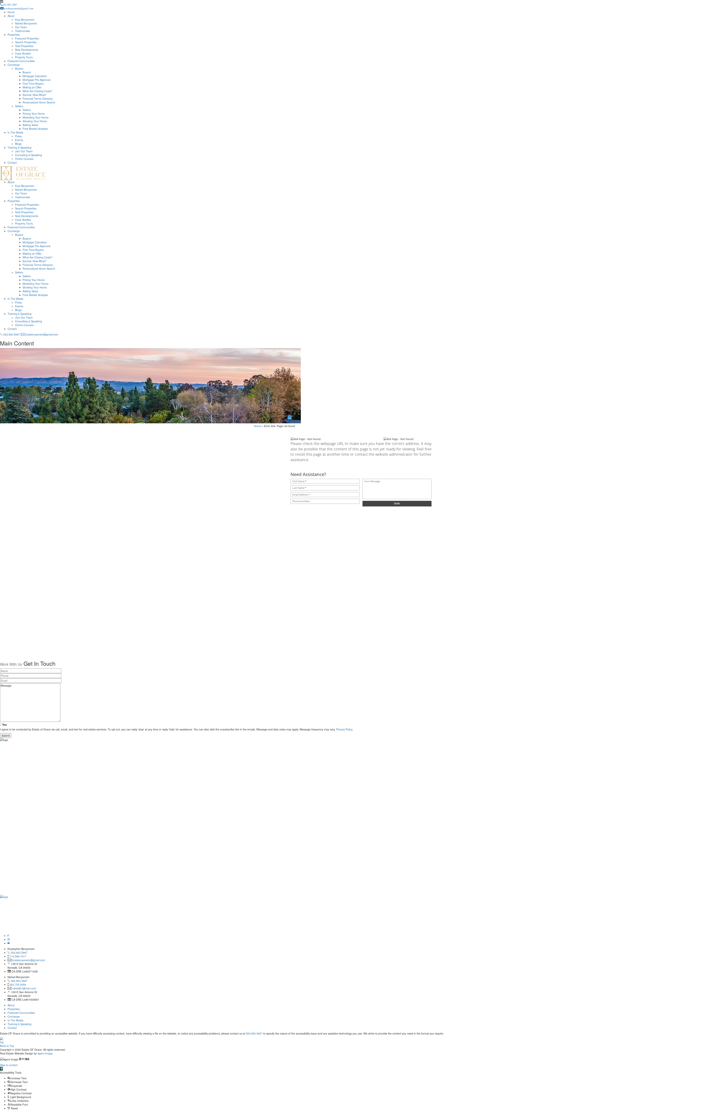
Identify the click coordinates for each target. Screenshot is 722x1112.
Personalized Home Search (39, 102)
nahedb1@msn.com (24, 988)
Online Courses (24, 159)
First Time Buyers (33, 83)
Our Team (21, 27)
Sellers (19, 106)
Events (19, 140)
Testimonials (22, 31)
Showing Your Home (35, 121)
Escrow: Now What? (34, 95)
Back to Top (7, 1046)
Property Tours (24, 57)
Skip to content (9, 1065)
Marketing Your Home (36, 117)
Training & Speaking (19, 147)
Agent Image (45, 1053)
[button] (1, 1069)
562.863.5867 (11, 334)
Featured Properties (27, 38)
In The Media (15, 132)
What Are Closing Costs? (37, 91)
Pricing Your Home (34, 113)
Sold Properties (24, 46)
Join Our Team (24, 151)
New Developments (26, 50)
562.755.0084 (18, 984)
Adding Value (30, 125)
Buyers (19, 68)
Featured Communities (21, 61)
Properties (14, 34)
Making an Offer (32, 87)
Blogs (18, 144)
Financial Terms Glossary (38, 98)
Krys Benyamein (24, 19)
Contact (12, 162)
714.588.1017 (18, 956)
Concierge (14, 65)
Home (11, 12)
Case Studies (23, 53)
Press (18, 136)
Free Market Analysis (35, 129)
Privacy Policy (344, 729)
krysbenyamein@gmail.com (41, 334)
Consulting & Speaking (28, 155)
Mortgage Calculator (35, 76)
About (11, 16)
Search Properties (25, 42)
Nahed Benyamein (26, 23)
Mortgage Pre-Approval (36, 80)
